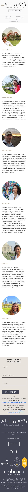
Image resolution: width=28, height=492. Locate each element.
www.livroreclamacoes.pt (18, 482)
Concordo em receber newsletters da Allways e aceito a (14, 399)
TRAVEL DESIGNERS (14, 21)
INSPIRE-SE (8, 17)
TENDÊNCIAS (19, 17)
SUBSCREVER (10, 392)
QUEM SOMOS (20, 19)
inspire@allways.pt (14, 438)
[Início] (15, 5)
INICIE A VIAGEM (15, 11)
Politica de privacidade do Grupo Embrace (14, 402)
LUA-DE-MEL (7, 19)
